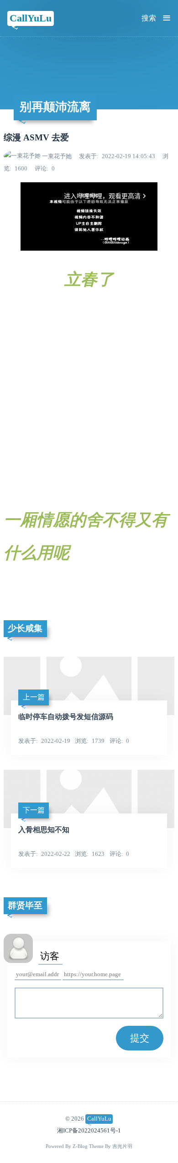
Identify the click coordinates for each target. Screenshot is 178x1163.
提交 (139, 1038)
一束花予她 (57, 156)
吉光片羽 (122, 1146)
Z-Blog (80, 1146)
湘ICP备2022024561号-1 (89, 1130)
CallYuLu (31, 18)
